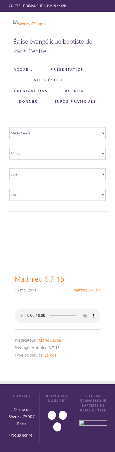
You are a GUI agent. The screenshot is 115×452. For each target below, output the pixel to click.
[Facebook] (63, 415)
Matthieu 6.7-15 (39, 279)
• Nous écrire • (22, 435)
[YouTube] (52, 415)
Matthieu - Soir (87, 290)
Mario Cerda (50, 340)
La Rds (50, 354)
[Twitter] (57, 426)
